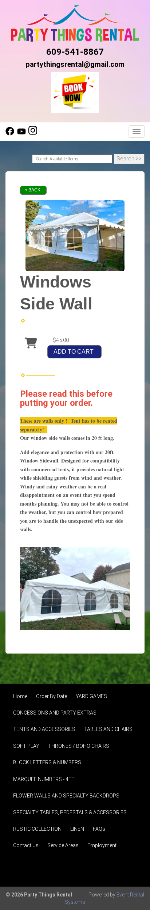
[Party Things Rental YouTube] (21, 133)
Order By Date (51, 696)
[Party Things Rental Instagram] (32, 133)
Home (20, 696)
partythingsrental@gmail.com (75, 64)
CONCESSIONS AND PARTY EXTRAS (54, 713)
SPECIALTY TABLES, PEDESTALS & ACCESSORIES (70, 812)
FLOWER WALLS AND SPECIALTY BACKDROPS (66, 796)
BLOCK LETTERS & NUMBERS (47, 762)
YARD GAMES (91, 696)
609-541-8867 (75, 52)
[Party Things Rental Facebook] (9, 133)
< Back (32, 190)
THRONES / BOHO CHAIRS (78, 746)
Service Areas (63, 845)
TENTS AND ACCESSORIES (44, 729)
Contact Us (26, 845)
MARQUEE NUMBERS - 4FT (44, 779)
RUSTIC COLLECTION (37, 829)
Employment (102, 845)
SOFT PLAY (26, 746)
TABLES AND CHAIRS (108, 729)
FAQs (99, 829)
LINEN (77, 829)
